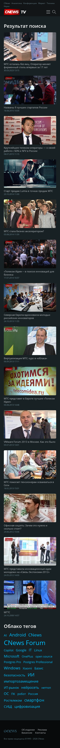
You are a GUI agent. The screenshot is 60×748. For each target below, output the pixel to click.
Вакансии (27, 732)
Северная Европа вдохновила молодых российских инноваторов (27, 316)
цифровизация (27, 706)
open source (44, 656)
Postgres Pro (12, 662)
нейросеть (30, 687)
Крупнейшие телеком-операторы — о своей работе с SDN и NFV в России (29, 149)
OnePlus (27, 656)
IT (30, 650)
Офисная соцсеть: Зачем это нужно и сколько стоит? (25, 527)
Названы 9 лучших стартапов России (25, 107)
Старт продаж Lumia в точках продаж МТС (28, 191)
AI (5, 635)
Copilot (8, 650)
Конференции (30, 3)
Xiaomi (27, 668)
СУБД (8, 706)
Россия (33, 694)
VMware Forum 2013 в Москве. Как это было (29, 441)
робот (21, 694)
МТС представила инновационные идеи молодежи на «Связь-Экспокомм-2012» (27, 570)
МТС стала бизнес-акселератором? (24, 231)
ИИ (31, 675)
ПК (13, 694)
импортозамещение (21, 681)
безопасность (14, 675)
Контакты (40, 732)
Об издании (28, 729)
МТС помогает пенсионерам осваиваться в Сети (29, 483)
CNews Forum (24, 642)
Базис (38, 668)
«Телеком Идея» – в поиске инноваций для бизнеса (29, 273)
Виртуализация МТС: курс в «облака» (25, 358)
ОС (6, 693)
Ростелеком (13, 700)
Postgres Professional (38, 662)
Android (17, 635)
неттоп (46, 688)
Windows (12, 668)
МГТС (7, 612)
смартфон (34, 700)
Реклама (42, 729)
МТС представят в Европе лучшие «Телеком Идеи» (29, 400)
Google (21, 650)
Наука (6, 6)
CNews (7, 3)
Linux (38, 650)
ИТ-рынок (11, 687)
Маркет (41, 3)
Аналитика (17, 3)
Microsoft (11, 656)
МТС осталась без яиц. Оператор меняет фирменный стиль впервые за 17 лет (27, 65)
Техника (51, 3)
